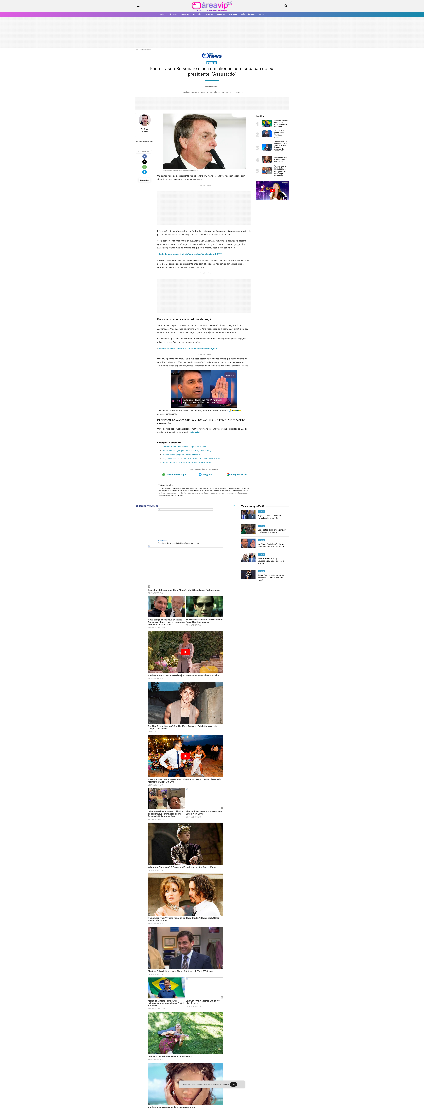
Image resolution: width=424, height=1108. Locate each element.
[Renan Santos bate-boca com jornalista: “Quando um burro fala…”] (248, 574)
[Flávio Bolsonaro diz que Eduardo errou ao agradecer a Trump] (248, 557)
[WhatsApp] (144, 167)
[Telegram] (144, 172)
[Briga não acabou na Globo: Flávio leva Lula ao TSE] (248, 514)
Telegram (207, 474)
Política (148, 49)
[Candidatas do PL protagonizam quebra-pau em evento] (248, 529)
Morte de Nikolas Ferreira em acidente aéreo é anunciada (281, 123)
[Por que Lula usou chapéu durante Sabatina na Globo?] (267, 137)
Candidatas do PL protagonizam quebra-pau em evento (272, 531)
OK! (233, 1084)
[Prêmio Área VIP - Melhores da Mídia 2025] (272, 190)
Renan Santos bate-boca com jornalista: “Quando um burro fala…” (271, 577)
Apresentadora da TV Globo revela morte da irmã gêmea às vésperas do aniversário (280, 170)
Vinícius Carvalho (213, 86)
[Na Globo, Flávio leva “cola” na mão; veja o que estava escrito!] (248, 543)
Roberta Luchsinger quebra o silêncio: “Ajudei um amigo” (188, 450)
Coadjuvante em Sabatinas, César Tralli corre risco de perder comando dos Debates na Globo (280, 147)
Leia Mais (225, 1084)
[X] (144, 161)
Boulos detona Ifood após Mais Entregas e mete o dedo (187, 462)
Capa (136, 49)
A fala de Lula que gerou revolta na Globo (181, 454)
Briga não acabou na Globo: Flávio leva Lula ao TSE (270, 516)
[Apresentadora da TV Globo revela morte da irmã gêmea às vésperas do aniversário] (267, 173)
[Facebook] (144, 156)
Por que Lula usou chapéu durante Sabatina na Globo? (279, 134)
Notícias (142, 49)
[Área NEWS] (212, 58)
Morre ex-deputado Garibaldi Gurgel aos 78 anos (184, 447)
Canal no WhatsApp (176, 474)
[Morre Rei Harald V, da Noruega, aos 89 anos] (267, 162)
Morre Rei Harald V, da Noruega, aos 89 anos (280, 159)
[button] (271, 6)
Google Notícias (238, 474)
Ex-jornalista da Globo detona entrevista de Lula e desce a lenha (191, 458)
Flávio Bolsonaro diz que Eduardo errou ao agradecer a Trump (271, 560)
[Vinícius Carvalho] (145, 120)
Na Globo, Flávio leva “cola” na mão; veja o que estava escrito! (272, 545)
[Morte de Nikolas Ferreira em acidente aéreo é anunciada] (267, 126)
